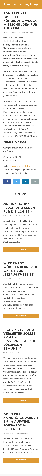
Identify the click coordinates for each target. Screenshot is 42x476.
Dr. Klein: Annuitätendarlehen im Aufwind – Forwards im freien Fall (20, 422)
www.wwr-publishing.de (23, 166)
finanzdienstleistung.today (20, 4)
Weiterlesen (21, 249)
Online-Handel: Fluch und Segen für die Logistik (19, 208)
